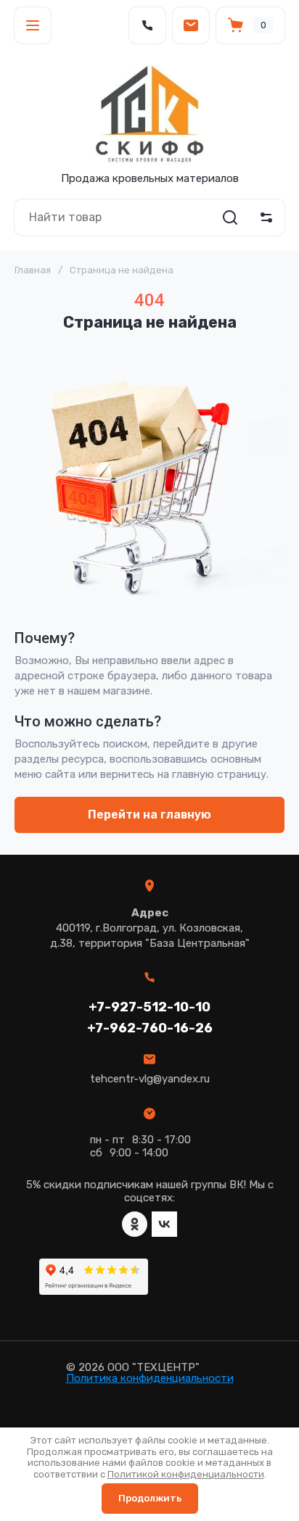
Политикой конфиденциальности (185, 1474)
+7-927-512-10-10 (149, 1007)
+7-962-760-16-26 (150, 1028)
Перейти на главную (149, 814)
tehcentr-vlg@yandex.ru (150, 1078)
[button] (33, 25)
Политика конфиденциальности (150, 1378)
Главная (33, 270)
